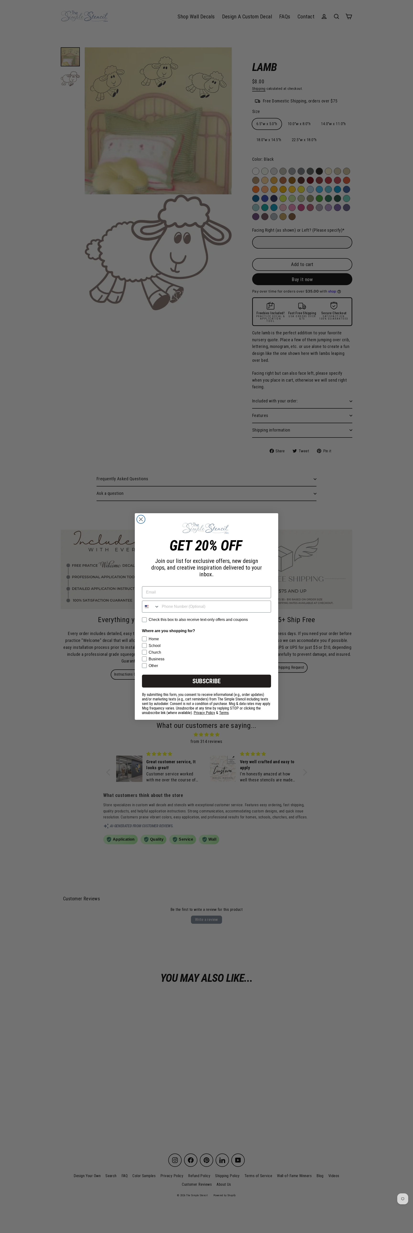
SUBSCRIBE (206, 681)
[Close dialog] (141, 519)
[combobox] (150, 606)
